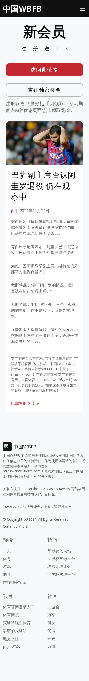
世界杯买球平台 (61, 558)
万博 (51, 646)
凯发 (51, 622)
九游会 (53, 607)
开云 (51, 638)
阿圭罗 (34, 403)
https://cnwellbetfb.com (22, 471)
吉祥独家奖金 (44, 89)
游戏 (7, 566)
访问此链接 (45, 69)
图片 (7, 574)
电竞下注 (11, 638)
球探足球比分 (59, 566)
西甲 (15, 210)
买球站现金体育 (17, 622)
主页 (7, 550)
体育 (7, 558)
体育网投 (11, 615)
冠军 (51, 615)
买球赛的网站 (59, 550)
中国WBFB (22, 8)
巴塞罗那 (19, 403)
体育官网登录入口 (19, 607)
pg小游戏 (11, 646)
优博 (51, 630)
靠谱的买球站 (15, 630)
